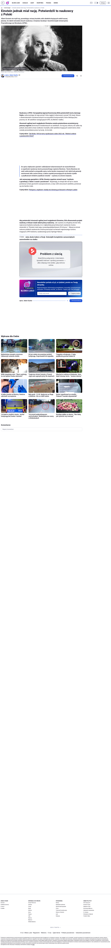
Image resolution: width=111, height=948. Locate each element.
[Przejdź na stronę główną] (3, 4)
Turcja (29, 906)
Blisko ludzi (16, 3)
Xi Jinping (85, 912)
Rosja (29, 908)
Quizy (32, 3)
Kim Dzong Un (86, 902)
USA (29, 916)
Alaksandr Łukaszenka (88, 910)
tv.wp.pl (2, 906)
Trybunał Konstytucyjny (61, 910)
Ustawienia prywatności (82, 933)
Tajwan (30, 914)
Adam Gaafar (14, 75)
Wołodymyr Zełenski (88, 914)
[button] (96, 3)
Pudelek (2, 908)
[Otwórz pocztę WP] (91, 2)
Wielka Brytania (32, 921)
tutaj (33, 944)
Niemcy (30, 918)
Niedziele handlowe (60, 904)
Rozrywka (40, 3)
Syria (29, 912)
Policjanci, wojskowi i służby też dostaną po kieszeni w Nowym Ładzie (53, 190)
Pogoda (48, 3)
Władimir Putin (86, 906)
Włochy (30, 910)
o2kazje (25, 3)
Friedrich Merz (86, 916)
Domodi (2, 902)
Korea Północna (32, 902)
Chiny (57, 908)
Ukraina (30, 904)
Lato (57, 914)
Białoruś (30, 919)
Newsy (57, 902)
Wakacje (58, 916)
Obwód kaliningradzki (61, 906)
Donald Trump (86, 904)
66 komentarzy (68, 76)
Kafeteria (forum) (5, 904)
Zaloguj (103, 3)
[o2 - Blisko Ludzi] (9, 2)
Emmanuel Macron (87, 908)
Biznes (56, 3)
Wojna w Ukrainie (60, 912)
